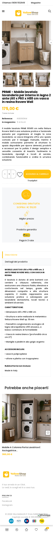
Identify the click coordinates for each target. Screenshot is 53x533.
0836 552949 (18, 2)
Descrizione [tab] (11, 254)
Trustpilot (32, 180)
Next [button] (51, 42)
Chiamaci (6, 2)
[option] (26, 45)
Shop (7, 530)
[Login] (17, 529)
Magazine (35, 2)
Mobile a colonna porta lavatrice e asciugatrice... (21, 449)
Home (26, 530)
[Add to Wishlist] (20, 175)
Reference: (7, 118)
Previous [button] (2, 42)
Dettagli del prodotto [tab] (16, 261)
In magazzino (8, 122)
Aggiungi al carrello (37, 174)
